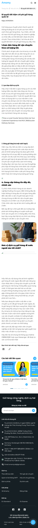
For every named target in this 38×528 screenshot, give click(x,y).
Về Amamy (5, 491)
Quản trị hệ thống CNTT (10, 478)
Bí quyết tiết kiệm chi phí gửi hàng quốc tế (28, 9)
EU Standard (6, 501)
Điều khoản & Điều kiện (25, 523)
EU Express (23, 501)
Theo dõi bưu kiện (8, 474)
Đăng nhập (24, 491)
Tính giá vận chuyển (26, 474)
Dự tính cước (24, 481)
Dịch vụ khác (6, 481)
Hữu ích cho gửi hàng (14, 8)
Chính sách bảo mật (9, 523)
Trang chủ (5, 8)
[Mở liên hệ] (33, 522)
